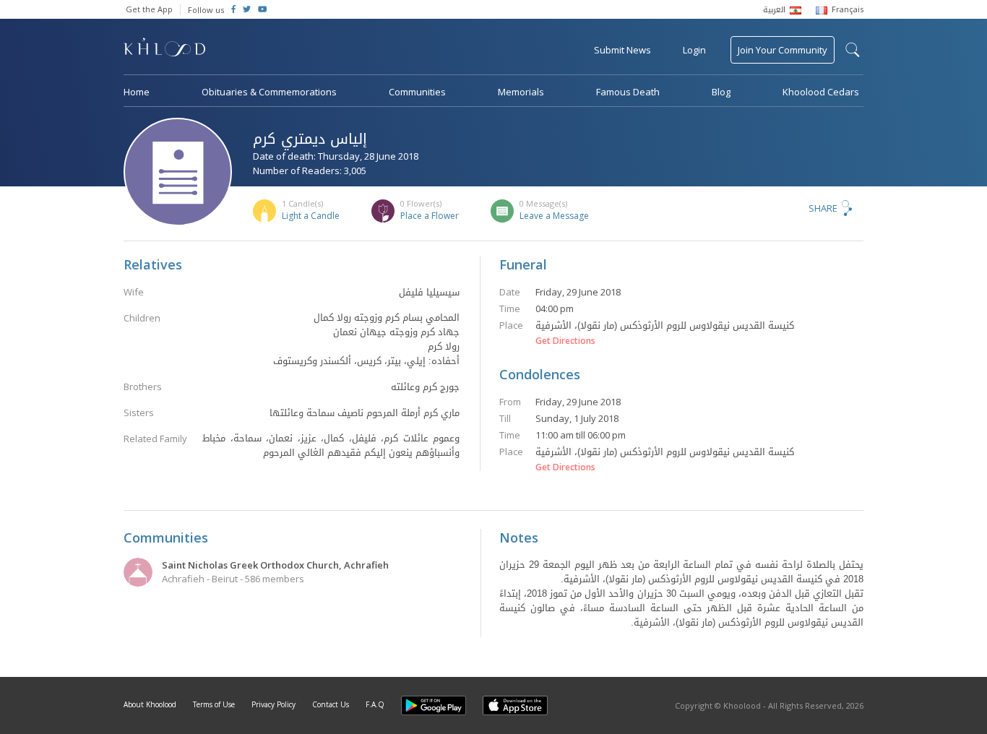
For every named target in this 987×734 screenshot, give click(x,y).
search (852, 50)
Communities (417, 91)
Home (137, 91)
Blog (721, 91)
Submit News (622, 49)
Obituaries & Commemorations (269, 91)
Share (823, 208)
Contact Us (330, 704)
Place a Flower (429, 216)
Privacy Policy (273, 704)
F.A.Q (375, 704)
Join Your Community (782, 49)
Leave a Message (554, 216)
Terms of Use (214, 704)
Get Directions (565, 341)
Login (694, 49)
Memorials (521, 91)
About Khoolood (150, 704)
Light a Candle (311, 216)
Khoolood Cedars (821, 91)
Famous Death (628, 91)
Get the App (149, 9)
